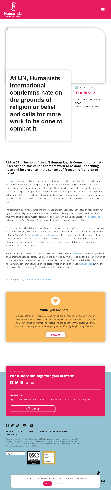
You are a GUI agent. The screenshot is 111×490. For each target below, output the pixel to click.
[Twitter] (12, 425)
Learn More (61, 483)
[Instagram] (17, 425)
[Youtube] (24, 425)
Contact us (31, 431)
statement (16, 181)
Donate (55, 334)
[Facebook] (7, 425)
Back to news (87, 87)
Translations (12, 434)
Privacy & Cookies (14, 431)
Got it (47, 483)
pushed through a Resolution (43, 235)
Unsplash (46, 279)
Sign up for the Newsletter (53, 431)
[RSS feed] (31, 425)
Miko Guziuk (31, 279)
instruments (85, 263)
